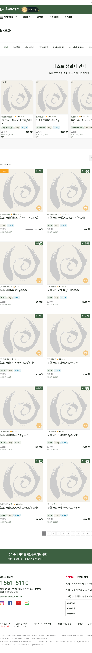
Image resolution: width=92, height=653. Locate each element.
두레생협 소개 (5, 623)
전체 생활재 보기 (10, 17)
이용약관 (79, 623)
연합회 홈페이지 (21, 623)
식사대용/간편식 (76, 47)
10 (88, 533)
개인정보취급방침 (64, 623)
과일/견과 (43, 47)
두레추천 (26, 17)
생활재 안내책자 (6, 626)
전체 (6, 47)
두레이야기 (48, 623)
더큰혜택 (40, 17)
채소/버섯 (29, 47)
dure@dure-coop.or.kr (11, 596)
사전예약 (68, 17)
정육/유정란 (58, 47)
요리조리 (36, 623)
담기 (2, 137)
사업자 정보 (21, 626)
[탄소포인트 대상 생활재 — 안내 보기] (87, 171)
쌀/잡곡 (16, 47)
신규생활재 (54, 17)
